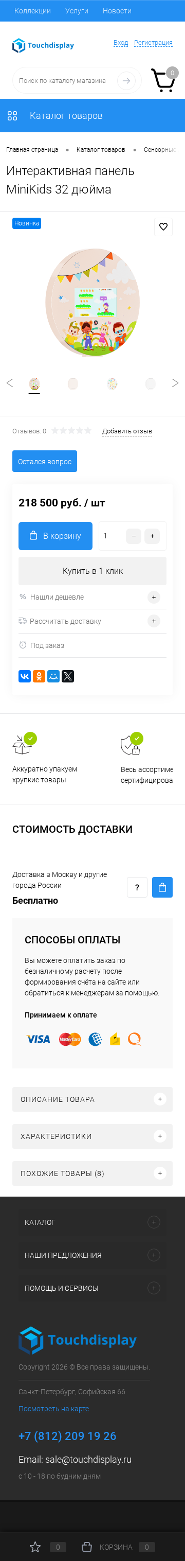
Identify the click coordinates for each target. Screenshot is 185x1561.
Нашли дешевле (57, 597)
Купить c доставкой (162, 887)
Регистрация (153, 42)
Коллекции (32, 11)
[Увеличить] (92, 303)
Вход (121, 42)
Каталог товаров (65, 115)
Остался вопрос (44, 462)
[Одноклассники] (39, 676)
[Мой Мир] (53, 676)
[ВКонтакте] (24, 676)
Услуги (76, 11)
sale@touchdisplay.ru (88, 1459)
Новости (117, 11)
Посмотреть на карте (53, 1409)
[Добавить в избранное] (163, 227)
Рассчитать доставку (65, 621)
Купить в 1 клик (93, 571)
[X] (68, 676)
